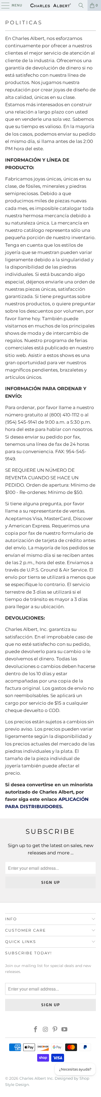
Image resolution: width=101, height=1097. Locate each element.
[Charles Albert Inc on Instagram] (45, 1030)
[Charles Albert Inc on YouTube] (65, 1030)
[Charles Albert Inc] (50, 5)
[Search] (81, 5)
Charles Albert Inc (36, 1078)
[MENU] (3, 5)
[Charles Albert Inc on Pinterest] (55, 1030)
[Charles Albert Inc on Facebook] (36, 1030)
